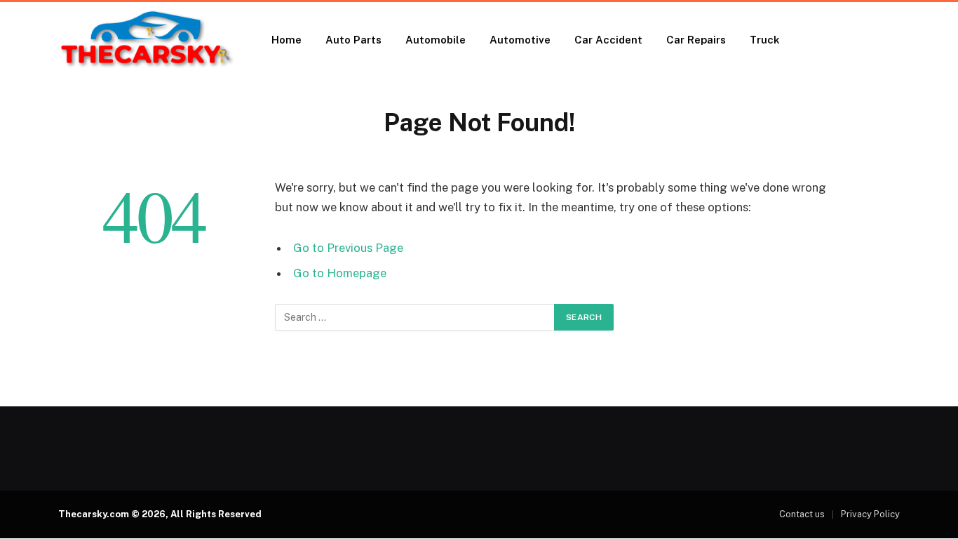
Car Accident (608, 40)
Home (286, 40)
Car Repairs (696, 40)
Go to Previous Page (348, 248)
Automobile (435, 40)
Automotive (520, 40)
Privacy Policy (870, 514)
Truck (765, 40)
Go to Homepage (339, 273)
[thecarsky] (146, 40)
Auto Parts (353, 40)
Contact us (802, 514)
